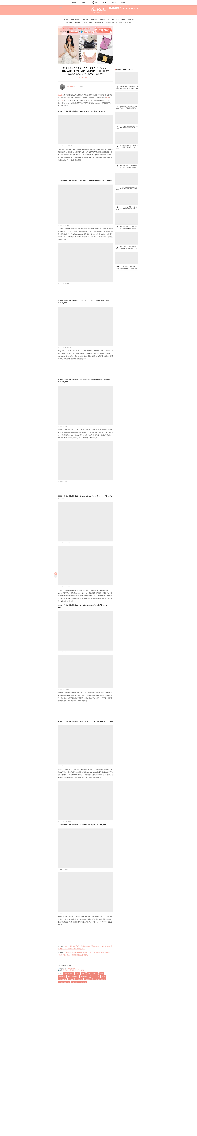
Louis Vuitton (92, 973)
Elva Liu (70, 86)
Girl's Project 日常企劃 (111, 22)
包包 (90, 77)
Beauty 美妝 (85, 19)
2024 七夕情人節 (99, 979)
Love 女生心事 (115, 19)
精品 (101, 973)
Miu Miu (62, 976)
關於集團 (74, 2)
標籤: (60, 973)
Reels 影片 (77, 22)
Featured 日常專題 (87, 22)
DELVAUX (62, 979)
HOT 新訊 (65, 19)
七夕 (107, 97)
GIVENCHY (84, 976)
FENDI (71, 979)
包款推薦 (74, 982)
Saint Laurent (73, 976)
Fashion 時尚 (94, 19)
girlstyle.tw (71, 968)
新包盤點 (83, 982)
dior (77, 973)
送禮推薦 (79, 979)
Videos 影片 (69, 22)
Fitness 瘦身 (131, 19)
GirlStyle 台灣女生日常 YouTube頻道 (73, 970)
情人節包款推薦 (64, 982)
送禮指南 (88, 979)
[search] (121, 8)
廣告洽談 (114, 2)
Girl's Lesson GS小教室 (125, 22)
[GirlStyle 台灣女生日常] (98, 10)
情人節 (60, 95)
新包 (62, 100)
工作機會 (123, 2)
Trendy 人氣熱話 (75, 19)
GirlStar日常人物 (99, 22)
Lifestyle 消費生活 (104, 19)
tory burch (95, 976)
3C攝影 (123, 19)
